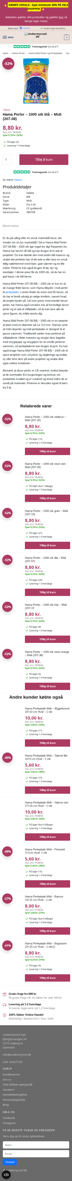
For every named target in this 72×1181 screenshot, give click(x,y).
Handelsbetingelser (15, 1094)
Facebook (9, 1118)
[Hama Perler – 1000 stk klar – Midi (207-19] (11, 621)
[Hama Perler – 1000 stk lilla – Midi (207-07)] (11, 574)
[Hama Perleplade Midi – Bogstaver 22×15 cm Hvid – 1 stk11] (11, 951)
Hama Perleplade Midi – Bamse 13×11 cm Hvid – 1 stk (44, 898)
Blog (6, 1104)
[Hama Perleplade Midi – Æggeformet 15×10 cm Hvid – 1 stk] (11, 722)
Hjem (5, 53)
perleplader (11, 292)
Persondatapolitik (14, 1099)
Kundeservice (11, 1074)
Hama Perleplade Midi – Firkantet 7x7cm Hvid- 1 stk (45, 851)
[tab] (36, 225)
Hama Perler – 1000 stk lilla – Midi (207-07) (45, 559)
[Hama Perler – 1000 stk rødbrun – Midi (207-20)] (11, 433)
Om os (7, 1079)
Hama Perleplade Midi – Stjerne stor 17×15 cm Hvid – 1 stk (46, 804)
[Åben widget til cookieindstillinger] (6, 1174)
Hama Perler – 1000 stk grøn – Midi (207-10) (46, 512)
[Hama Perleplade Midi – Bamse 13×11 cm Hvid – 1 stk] (11, 909)
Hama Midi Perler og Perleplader (45, 53)
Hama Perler (18, 53)
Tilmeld (9, 1162)
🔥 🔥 (36, 6)
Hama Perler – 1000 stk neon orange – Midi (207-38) (47, 653)
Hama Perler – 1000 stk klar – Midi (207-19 (46, 606)
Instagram (9, 1123)
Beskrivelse (10, 226)
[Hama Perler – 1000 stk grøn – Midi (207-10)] (11, 527)
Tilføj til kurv (44, 159)
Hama (18, 179)
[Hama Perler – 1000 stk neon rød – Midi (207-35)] (11, 480)
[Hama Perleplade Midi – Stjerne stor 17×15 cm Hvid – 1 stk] (11, 814)
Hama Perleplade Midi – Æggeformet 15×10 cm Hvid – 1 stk (47, 710)
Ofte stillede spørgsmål (17, 1084)
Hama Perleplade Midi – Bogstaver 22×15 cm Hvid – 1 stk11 (46, 945)
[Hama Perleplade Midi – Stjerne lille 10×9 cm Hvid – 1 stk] (11, 767)
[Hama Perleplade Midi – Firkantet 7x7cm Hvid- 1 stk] (11, 860)
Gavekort (8, 1089)
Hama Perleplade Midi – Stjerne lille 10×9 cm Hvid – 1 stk (46, 757)
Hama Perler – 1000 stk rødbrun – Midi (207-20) (45, 418)
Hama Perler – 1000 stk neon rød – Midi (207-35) (46, 465)
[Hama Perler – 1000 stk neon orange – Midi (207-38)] (11, 668)
